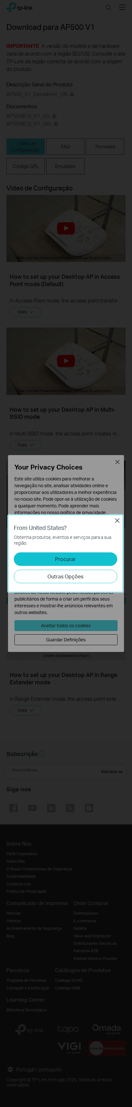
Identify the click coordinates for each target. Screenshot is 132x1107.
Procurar (65, 559)
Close (117, 520)
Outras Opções (65, 576)
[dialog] (66, 553)
